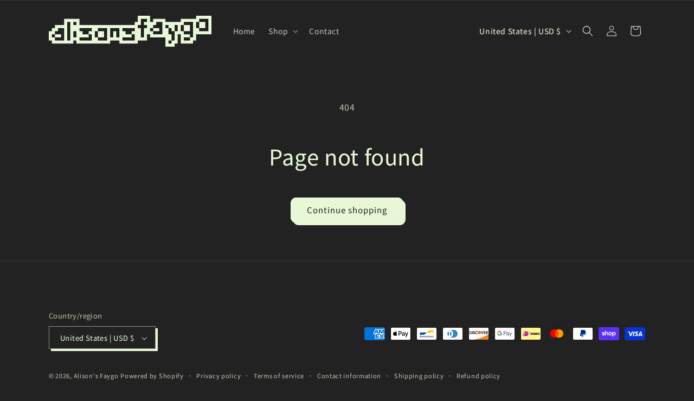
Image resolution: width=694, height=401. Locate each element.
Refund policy (478, 375)
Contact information (349, 375)
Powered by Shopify (152, 376)
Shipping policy (419, 375)
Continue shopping (347, 209)
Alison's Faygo (96, 376)
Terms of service (279, 375)
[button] (282, 31)
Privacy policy (218, 375)
